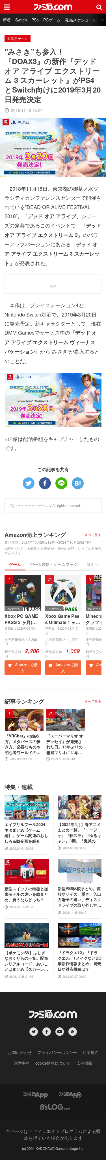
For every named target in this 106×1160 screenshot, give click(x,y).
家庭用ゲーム (17, 38)
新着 (7, 20)
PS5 (35, 20)
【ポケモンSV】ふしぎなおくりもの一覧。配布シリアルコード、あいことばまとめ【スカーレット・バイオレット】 (26, 961)
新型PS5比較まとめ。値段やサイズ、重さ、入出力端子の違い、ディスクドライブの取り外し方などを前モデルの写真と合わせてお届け (79, 897)
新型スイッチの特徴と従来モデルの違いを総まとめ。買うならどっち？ (26, 894)
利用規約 (90, 1052)
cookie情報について (53, 1063)
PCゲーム (51, 20)
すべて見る (93, 535)
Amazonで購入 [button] (26, 667)
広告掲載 (84, 1063)
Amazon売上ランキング (35, 534)
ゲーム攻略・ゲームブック (53, 564)
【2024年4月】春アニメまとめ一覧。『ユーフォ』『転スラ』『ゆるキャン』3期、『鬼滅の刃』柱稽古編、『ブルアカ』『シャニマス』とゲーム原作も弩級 (79, 833)
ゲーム (15, 564)
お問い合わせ (20, 1052)
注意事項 (22, 1063)
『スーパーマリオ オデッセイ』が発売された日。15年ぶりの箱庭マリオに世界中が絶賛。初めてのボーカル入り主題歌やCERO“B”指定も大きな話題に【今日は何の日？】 (65, 744)
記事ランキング (24, 701)
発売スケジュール (81, 20)
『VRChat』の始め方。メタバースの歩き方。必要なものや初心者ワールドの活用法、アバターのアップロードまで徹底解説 (22, 744)
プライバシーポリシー (57, 1052)
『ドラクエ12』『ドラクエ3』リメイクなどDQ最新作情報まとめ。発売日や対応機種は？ (79, 961)
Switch (21, 20)
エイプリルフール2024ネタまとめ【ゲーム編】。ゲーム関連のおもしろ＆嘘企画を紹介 (26, 833)
